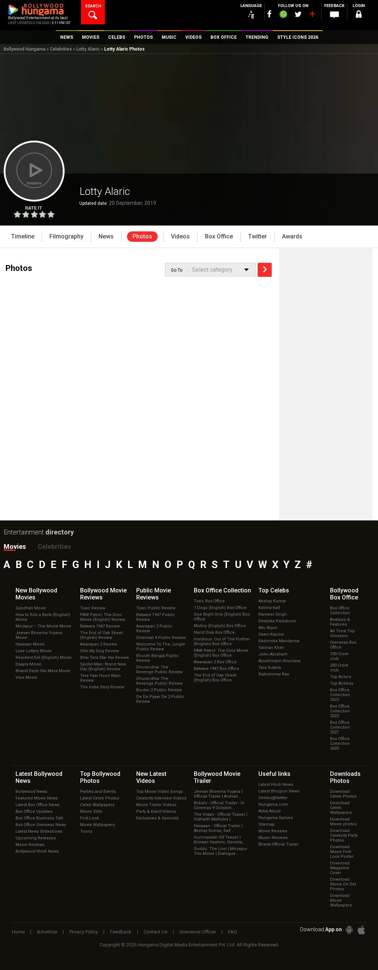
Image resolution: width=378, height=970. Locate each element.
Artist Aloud (269, 811)
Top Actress (341, 683)
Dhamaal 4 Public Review (161, 637)
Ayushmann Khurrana (279, 660)
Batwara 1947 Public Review (155, 617)
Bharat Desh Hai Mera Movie (43, 670)
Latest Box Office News (37, 804)
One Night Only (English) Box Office (222, 617)
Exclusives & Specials (157, 818)
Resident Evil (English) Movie (44, 657)
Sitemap (266, 824)
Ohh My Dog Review (99, 651)
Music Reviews (273, 837)
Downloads (345, 777)
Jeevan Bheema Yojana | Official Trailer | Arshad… (218, 794)
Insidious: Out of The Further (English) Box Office (222, 641)
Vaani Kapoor (271, 634)
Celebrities (61, 49)
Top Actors (340, 676)
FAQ (232, 932)
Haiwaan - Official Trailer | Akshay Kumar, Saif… (218, 828)
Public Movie (153, 594)
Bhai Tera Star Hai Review (104, 657)
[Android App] (349, 930)
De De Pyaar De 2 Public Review (160, 699)
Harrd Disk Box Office (214, 632)
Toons (86, 831)
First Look (89, 818)
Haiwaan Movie (30, 644)
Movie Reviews (30, 844)
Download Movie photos (343, 821)
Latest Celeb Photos (99, 798)
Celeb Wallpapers (97, 804)
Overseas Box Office (343, 645)
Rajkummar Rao (273, 674)
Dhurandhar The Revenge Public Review (159, 669)
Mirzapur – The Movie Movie (43, 626)
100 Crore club (339, 656)
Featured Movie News (37, 798)
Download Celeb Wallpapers (341, 808)
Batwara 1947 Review (100, 626)
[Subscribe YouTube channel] (312, 15)
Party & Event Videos (156, 811)
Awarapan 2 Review (98, 644)
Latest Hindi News (275, 784)
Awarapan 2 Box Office (215, 662)
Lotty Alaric (88, 49)
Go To (176, 270)
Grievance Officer (197, 932)
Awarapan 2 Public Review (154, 628)
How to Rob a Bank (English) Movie (43, 617)
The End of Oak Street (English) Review (101, 635)
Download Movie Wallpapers (341, 900)
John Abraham (273, 654)
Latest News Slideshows (39, 831)
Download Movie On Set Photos (343, 884)
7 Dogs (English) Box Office (220, 607)
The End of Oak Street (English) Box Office (215, 677)
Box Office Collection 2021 (340, 727)
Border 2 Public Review (159, 690)
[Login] (359, 15)
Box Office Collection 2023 (340, 695)
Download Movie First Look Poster (342, 852)
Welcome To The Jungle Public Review (160, 646)
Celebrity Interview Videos (161, 798)
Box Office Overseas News (41, 824)
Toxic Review (92, 608)
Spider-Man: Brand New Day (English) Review (103, 666)
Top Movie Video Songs (159, 791)
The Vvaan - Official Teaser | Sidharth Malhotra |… (220, 817)
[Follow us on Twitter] (298, 14)
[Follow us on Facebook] (269, 13)
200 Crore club (339, 668)
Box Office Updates (34, 811)
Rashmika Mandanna (278, 641)
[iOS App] (361, 930)
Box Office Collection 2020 (340, 743)
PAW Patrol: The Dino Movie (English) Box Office (221, 653)
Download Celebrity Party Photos (344, 835)
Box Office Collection (340, 610)
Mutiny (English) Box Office (220, 625)
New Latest (151, 777)
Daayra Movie (28, 664)
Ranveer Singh (272, 614)
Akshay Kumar (272, 601)
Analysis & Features (340, 622)
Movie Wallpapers (97, 824)
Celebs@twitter (273, 797)
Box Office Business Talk (39, 818)
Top (273, 590)
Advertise (47, 932)
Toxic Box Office (209, 601)
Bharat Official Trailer (278, 844)
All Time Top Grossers (342, 633)
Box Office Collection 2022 (340, 711)
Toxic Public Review (155, 608)
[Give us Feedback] (334, 15)
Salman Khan (271, 647)
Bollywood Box (344, 594)
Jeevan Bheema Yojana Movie (39, 635)
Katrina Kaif (269, 607)
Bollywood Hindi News (37, 851)
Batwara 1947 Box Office (216, 668)
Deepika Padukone (277, 621)
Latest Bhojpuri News (278, 791)
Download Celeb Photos (343, 794)
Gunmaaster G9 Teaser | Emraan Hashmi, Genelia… (219, 840)
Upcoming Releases (36, 838)
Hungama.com (273, 804)
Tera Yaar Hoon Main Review (100, 678)
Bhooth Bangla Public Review (157, 658)
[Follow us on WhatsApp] (283, 15)
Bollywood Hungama (24, 49)
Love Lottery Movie (34, 651)
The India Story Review (102, 687)
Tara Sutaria (269, 667)
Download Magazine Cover (340, 868)
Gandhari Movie (31, 608)
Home (18, 932)
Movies (15, 546)
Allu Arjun (267, 627)
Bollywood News (31, 791)
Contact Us (155, 932)
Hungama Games (275, 817)
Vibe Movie (26, 677)
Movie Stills (91, 811)
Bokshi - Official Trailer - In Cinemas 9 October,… (219, 805)
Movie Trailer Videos (156, 804)
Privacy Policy (83, 932)
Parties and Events (98, 791)
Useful (274, 773)
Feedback (120, 932)
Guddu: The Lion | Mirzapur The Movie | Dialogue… (220, 851)
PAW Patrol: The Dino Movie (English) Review (102, 617)
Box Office (222, 590)
